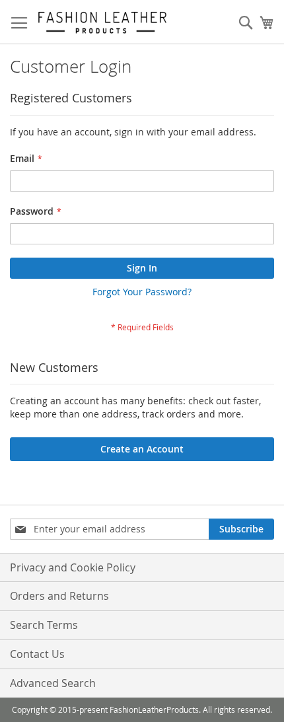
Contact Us (37, 654)
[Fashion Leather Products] (102, 22)
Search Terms (44, 625)
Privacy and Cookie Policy (72, 567)
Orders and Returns (59, 596)
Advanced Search (53, 683)
